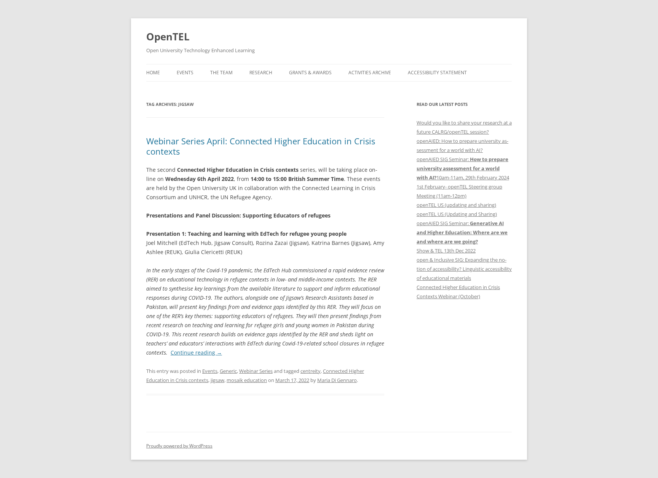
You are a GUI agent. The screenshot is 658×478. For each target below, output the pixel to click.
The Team (221, 72)
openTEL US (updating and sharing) (456, 204)
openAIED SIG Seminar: (462, 232)
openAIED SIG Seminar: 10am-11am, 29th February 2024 (463, 168)
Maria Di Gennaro (337, 380)
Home (153, 72)
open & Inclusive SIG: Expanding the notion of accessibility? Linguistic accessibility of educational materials (464, 268)
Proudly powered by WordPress (179, 446)
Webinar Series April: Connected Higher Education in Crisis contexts (260, 146)
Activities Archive (369, 72)
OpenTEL (168, 36)
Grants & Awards (310, 72)
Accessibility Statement (437, 72)
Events (185, 72)
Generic (228, 371)
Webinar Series (256, 371)
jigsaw (217, 380)
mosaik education (247, 380)
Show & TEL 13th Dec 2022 (446, 250)
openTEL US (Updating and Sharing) (457, 214)
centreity (310, 371)
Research (260, 72)
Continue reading (196, 352)
